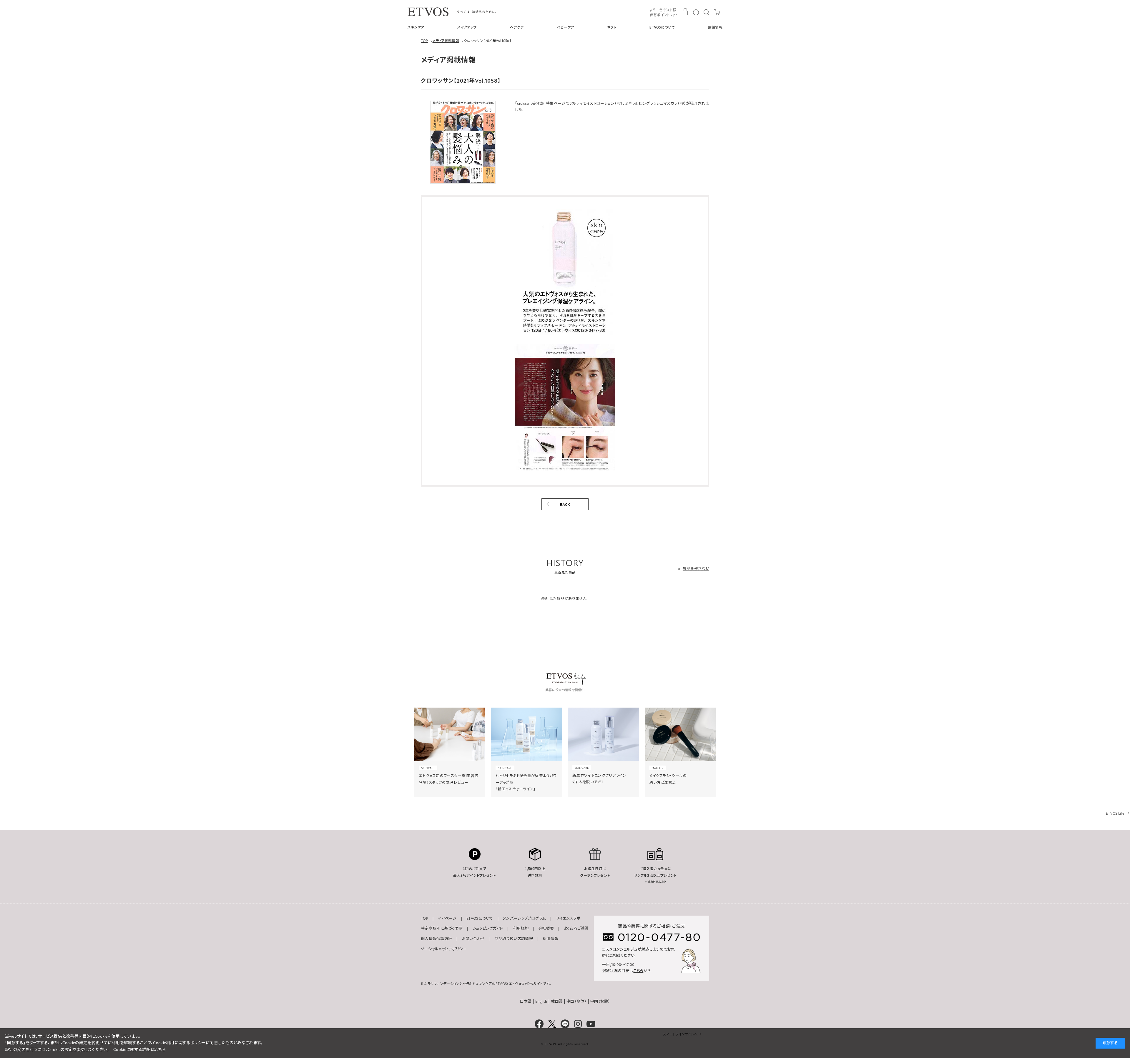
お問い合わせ (473, 938)
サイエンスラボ (568, 918)
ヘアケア (517, 27)
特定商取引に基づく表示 (442, 928)
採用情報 (550, 938)
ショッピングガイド (488, 928)
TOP (424, 918)
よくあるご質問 (576, 928)
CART (717, 11)
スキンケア (416, 27)
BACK (565, 504)
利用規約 (521, 928)
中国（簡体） (576, 1001)
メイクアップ (467, 27)
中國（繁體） (600, 1001)
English (541, 1001)
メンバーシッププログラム (524, 918)
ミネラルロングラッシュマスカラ (651, 103)
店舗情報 (715, 27)
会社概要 (546, 928)
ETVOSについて (662, 27)
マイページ (447, 918)
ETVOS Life (1115, 813)
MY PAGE (685, 11)
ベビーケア (565, 27)
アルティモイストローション (591, 103)
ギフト (611, 27)
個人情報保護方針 (436, 938)
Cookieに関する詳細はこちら (139, 1049)
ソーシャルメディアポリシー (444, 949)
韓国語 (557, 1001)
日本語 (525, 1001)
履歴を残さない (696, 568)
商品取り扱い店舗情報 (514, 938)
